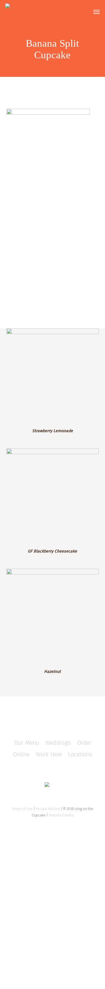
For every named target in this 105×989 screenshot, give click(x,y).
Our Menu (26, 742)
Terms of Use (22, 809)
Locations (80, 754)
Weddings (58, 742)
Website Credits (61, 815)
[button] (96, 12)
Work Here (49, 754)
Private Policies (48, 809)
